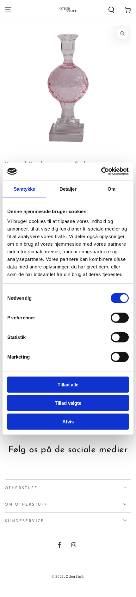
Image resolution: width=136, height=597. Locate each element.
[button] (111, 9)
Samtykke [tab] (24, 188)
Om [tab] (111, 188)
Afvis (68, 421)
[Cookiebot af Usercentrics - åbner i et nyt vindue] (101, 171)
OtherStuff (74, 576)
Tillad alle (68, 384)
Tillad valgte (68, 403)
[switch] (120, 317)
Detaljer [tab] (68, 188)
